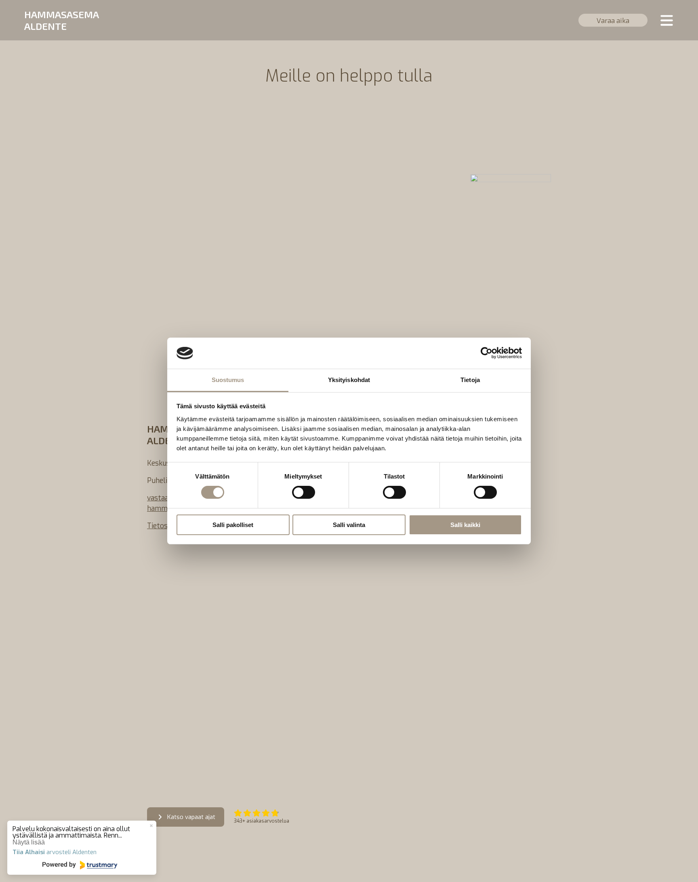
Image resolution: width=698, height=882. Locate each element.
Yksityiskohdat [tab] (349, 379)
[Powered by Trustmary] (80, 865)
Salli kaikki (465, 524)
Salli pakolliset (232, 524)
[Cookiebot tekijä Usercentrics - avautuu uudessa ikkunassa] (486, 353)
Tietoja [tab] (470, 379)
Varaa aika (613, 20)
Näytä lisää (29, 842)
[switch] (303, 492)
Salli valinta (349, 524)
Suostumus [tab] (228, 379)
